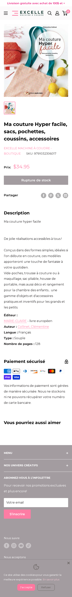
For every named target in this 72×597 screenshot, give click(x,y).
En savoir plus (51, 579)
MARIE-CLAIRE (15, 321)
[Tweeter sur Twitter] (58, 195)
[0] (65, 13)
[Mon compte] (57, 13)
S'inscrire (17, 514)
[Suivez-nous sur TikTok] (28, 545)
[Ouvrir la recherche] (50, 13)
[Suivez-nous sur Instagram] (14, 545)
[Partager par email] (65, 195)
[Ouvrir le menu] (6, 13)
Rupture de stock (36, 180)
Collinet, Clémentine (33, 327)
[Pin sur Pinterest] (51, 195)
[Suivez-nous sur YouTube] (21, 545)
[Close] (68, 563)
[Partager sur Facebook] (43, 195)
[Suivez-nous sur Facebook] (6, 545)
